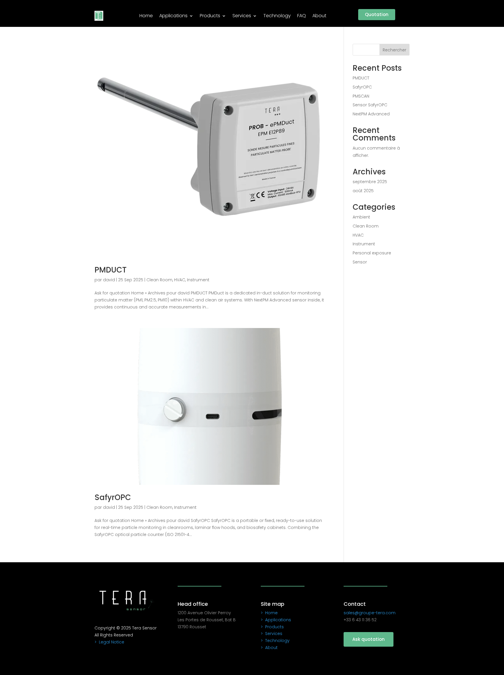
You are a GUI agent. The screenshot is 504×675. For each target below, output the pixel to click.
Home (146, 15)
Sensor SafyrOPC (370, 105)
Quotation (376, 14)
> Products (272, 627)
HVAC (179, 280)
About (319, 15)
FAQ (301, 15)
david (109, 280)
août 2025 (363, 191)
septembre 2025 (370, 182)
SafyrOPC (112, 497)
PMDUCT (110, 270)
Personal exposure (372, 253)
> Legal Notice (109, 642)
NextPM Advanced (371, 114)
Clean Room (159, 280)
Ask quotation (368, 639)
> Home (269, 613)
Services (241, 15)
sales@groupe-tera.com (370, 613)
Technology (277, 15)
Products (210, 15)
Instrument (198, 280)
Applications (173, 15)
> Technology (275, 640)
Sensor (360, 262)
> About (269, 647)
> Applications (276, 620)
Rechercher (394, 50)
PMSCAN (361, 96)
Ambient (361, 217)
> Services (271, 633)
